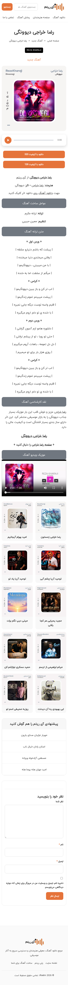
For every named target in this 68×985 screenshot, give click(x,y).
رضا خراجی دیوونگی (41, 177)
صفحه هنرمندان (41, 17)
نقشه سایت (51, 963)
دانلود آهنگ (59, 17)
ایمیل (59, 861)
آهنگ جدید (37, 41)
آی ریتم (21, 177)
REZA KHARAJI (34, 50)
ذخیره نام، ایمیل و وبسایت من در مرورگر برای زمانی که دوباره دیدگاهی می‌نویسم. (34, 885)
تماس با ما (8, 17)
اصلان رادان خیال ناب (34, 746)
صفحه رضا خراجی (42, 444)
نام (61, 844)
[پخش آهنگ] (8, 140)
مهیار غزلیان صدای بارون (34, 735)
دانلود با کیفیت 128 (34, 164)
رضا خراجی (38, 185)
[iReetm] (53, 7)
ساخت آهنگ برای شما (21, 963)
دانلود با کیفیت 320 (34, 154)
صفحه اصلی (53, 41)
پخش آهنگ (23, 17)
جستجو (7, 7)
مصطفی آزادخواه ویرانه (34, 758)
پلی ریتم (39, 963)
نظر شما (59, 801)
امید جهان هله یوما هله (34, 769)
